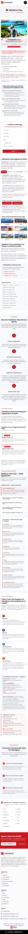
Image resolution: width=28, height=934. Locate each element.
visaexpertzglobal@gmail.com (12, 685)
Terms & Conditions (8, 881)
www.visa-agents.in (11, 693)
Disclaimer (5, 883)
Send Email (22, 844)
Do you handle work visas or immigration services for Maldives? (12, 508)
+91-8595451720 (10, 683)
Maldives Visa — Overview (10, 275)
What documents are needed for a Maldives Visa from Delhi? (12, 498)
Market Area (6, 901)
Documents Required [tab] (18, 171)
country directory (6, 196)
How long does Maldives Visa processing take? (12, 503)
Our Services (13, 12)
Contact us (5, 903)
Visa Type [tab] (10, 171)
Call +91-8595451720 (9, 844)
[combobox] (14, 143)
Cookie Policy (6, 879)
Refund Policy (6, 885)
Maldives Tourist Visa (9, 271)
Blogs (4, 899)
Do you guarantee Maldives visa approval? (12, 512)
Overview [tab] (4, 171)
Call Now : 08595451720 (15, 932)
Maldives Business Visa (9, 273)
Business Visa (18, 203)
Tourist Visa (7, 203)
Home (7, 12)
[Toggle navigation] (25, 2)
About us (5, 895)
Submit (13, 151)
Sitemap (5, 875)
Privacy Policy (6, 877)
